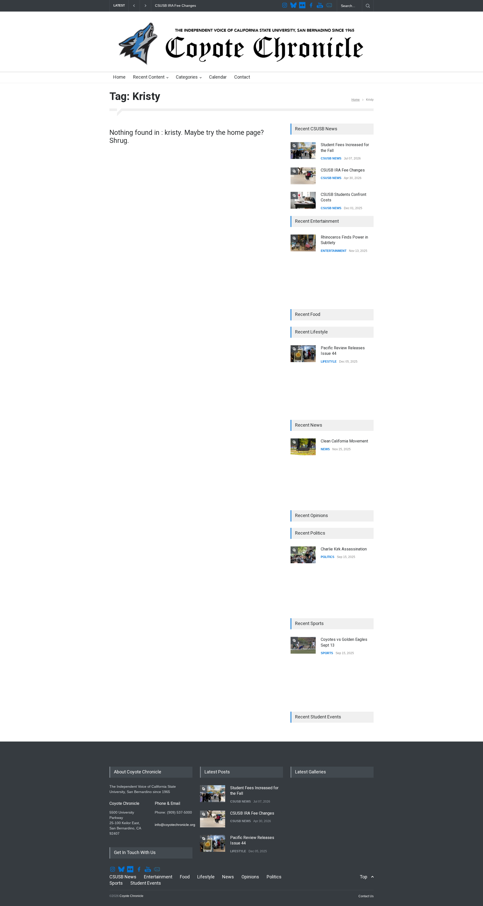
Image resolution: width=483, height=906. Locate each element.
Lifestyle (206, 876)
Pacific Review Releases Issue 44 (188, 6)
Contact (242, 77)
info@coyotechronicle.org (175, 825)
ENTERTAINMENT (333, 251)
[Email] (329, 6)
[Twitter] (294, 6)
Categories (187, 77)
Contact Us (366, 896)
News (228, 876)
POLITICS (327, 557)
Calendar (218, 77)
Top (363, 876)
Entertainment (158, 876)
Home (119, 77)
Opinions (250, 876)
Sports (116, 883)
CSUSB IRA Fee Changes (343, 170)
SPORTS (327, 653)
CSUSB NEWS (331, 158)
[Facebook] (311, 6)
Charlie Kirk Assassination (344, 549)
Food (185, 876)
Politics (274, 876)
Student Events (145, 883)
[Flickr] (303, 6)
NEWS (325, 449)
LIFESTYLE (329, 361)
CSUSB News (122, 876)
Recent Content (149, 77)
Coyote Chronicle (131, 896)
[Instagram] (285, 6)
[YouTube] (320, 6)
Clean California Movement (344, 441)
